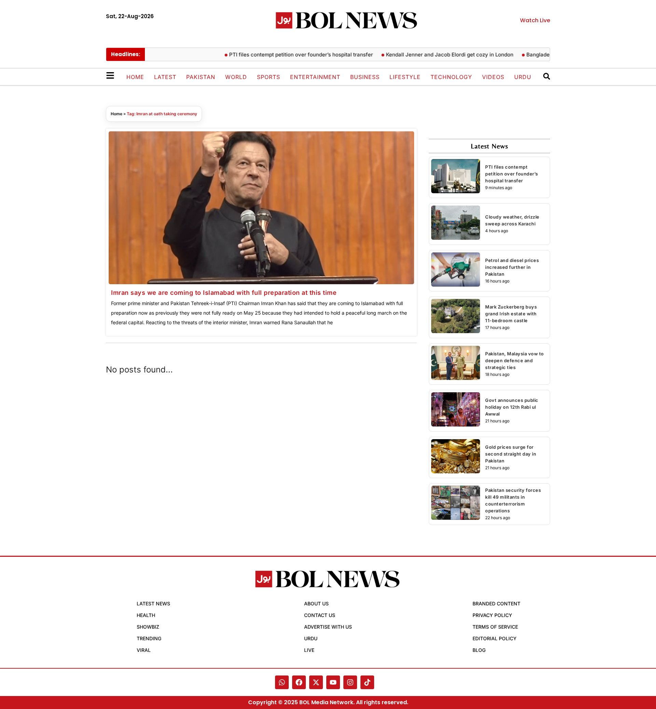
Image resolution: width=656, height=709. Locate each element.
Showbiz (148, 627)
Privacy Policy (492, 615)
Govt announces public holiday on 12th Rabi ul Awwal (511, 407)
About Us (316, 603)
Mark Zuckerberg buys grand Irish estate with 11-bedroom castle (511, 313)
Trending (149, 638)
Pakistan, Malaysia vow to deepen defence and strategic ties (514, 360)
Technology (451, 77)
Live (309, 650)
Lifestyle (405, 77)
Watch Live (535, 20)
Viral (144, 650)
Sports (268, 77)
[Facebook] (299, 682)
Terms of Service (495, 627)
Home (135, 77)
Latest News (153, 603)
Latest (165, 77)
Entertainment (315, 77)
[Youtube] (333, 682)
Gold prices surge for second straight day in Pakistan (510, 453)
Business (365, 77)
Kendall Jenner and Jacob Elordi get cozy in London (438, 54)
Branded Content (496, 603)
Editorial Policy (495, 638)
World (236, 77)
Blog (479, 650)
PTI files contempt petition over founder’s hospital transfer (289, 54)
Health (146, 615)
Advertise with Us (328, 627)
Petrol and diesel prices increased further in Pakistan (512, 267)
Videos (493, 77)
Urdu (522, 77)
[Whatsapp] (282, 682)
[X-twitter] (316, 682)
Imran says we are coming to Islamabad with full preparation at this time (224, 292)
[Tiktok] (367, 682)
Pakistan (200, 77)
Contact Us (319, 615)
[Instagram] (350, 682)
